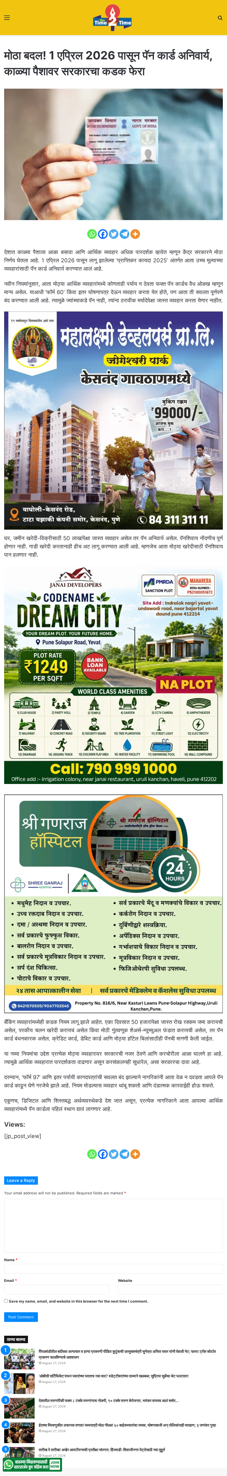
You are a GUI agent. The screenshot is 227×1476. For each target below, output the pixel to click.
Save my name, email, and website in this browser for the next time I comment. (78, 1301)
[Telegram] (124, 234)
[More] (135, 234)
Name (10, 1260)
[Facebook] (103, 234)
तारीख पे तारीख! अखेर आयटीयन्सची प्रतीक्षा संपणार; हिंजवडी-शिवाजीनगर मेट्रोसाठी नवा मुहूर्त (102, 1449)
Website (125, 1280)
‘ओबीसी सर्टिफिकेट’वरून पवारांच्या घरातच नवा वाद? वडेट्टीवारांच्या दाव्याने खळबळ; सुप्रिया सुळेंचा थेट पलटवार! (114, 1376)
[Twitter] (113, 234)
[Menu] (7, 19)
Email (10, 1280)
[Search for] (220, 19)
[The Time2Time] (113, 17)
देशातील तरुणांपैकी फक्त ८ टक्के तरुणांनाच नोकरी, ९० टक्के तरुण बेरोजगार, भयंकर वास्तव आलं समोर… (109, 1400)
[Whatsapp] (92, 234)
